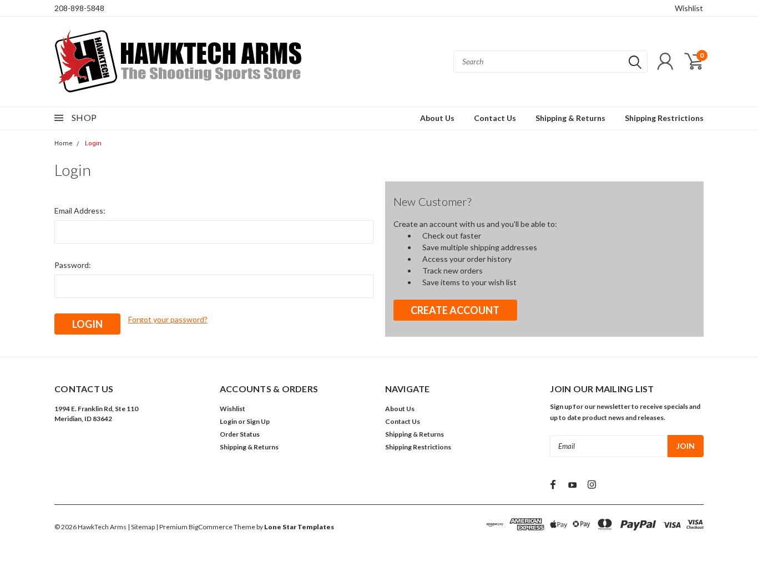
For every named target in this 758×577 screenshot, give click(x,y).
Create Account (455, 310)
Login (93, 143)
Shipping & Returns (570, 118)
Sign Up (258, 421)
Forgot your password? (168, 319)
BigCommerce (211, 527)
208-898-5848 (79, 8)
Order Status (240, 434)
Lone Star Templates (299, 527)
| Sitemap (141, 527)
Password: (72, 265)
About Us (437, 118)
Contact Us (495, 118)
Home (63, 143)
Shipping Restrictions (664, 118)
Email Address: (79, 210)
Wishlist (689, 8)
